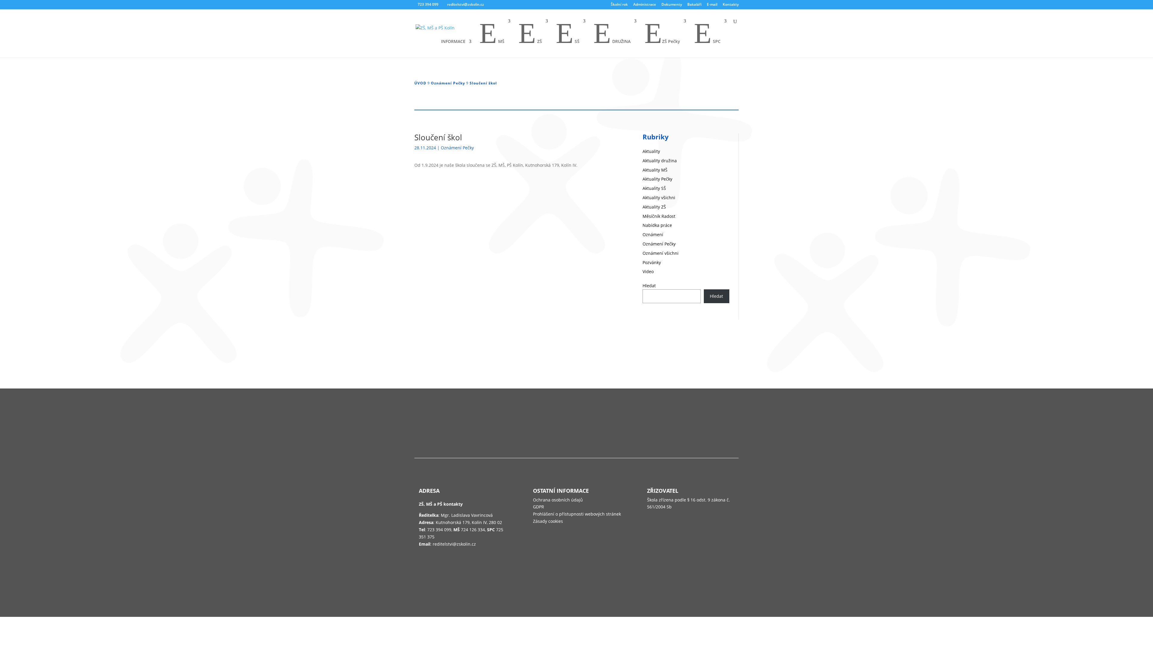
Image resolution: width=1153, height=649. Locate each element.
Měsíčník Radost (659, 216)
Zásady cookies (548, 521)
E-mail (712, 5)
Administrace (644, 5)
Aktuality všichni (659, 197)
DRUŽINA (612, 34)
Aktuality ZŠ (654, 207)
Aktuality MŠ (655, 170)
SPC (707, 34)
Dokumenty (671, 5)
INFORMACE (453, 41)
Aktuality (651, 151)
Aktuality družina (660, 160)
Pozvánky (652, 262)
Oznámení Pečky (457, 148)
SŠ (568, 34)
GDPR (538, 507)
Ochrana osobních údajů (558, 500)
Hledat (649, 285)
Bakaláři (694, 5)
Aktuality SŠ (654, 188)
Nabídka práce (657, 225)
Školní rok (619, 5)
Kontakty (731, 5)
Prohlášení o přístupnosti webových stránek (577, 514)
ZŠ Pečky (662, 34)
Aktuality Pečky (657, 179)
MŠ (491, 34)
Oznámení (653, 234)
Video (648, 271)
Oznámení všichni (661, 253)
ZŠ (530, 34)
